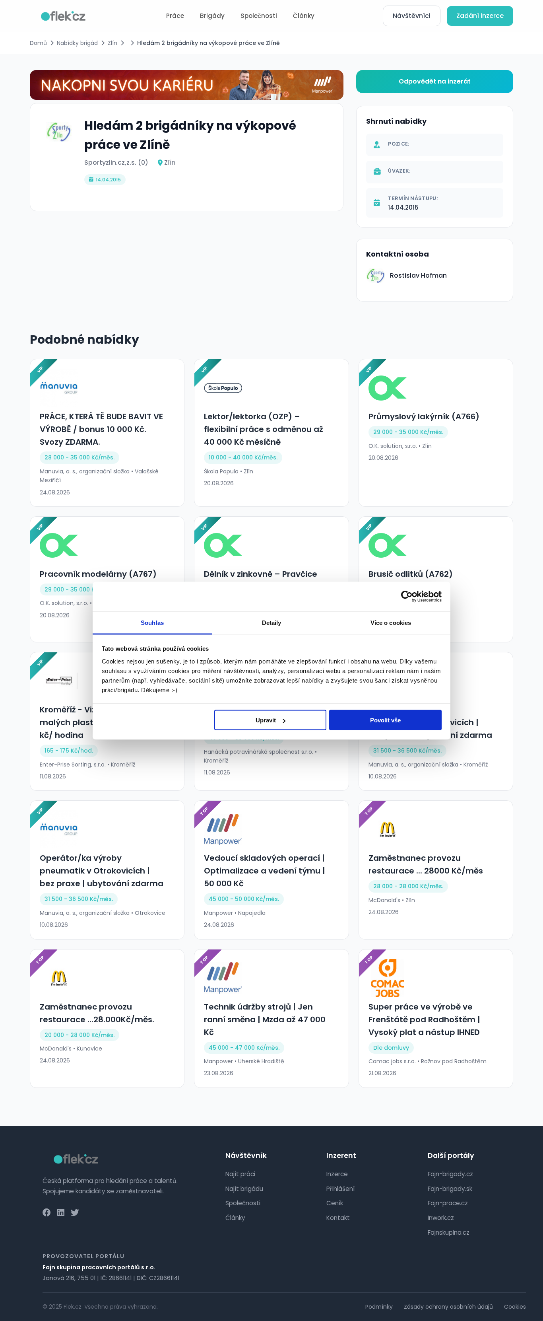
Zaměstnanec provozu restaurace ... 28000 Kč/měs (425, 864)
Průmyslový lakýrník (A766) (423, 416)
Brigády (212, 16)
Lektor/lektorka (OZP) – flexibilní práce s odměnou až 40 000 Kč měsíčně (263, 429)
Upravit (266, 720)
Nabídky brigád (77, 43)
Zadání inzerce (480, 15)
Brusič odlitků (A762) (410, 574)
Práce (175, 16)
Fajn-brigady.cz (450, 1174)
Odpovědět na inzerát (435, 81)
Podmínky (379, 1307)
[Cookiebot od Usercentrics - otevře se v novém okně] (407, 597)
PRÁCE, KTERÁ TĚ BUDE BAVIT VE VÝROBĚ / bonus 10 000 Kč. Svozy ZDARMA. (101, 429)
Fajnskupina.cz (448, 1232)
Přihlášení (340, 1189)
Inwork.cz (441, 1218)
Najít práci (240, 1174)
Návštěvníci (412, 15)
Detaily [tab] (271, 622)
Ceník (334, 1203)
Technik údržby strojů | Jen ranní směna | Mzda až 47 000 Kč (265, 1019)
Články (303, 16)
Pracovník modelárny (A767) (98, 574)
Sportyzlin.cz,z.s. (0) (116, 162)
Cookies (515, 1307)
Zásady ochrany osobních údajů (448, 1307)
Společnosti (258, 16)
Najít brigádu (244, 1189)
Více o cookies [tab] (390, 622)
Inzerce (337, 1174)
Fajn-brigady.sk (450, 1189)
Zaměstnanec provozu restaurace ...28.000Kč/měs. (97, 1013)
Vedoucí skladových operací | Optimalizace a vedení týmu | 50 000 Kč (264, 870)
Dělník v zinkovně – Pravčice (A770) (260, 580)
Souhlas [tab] (152, 622)
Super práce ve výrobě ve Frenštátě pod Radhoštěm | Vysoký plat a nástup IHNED (424, 1019)
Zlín (112, 43)
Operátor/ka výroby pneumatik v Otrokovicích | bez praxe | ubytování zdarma (101, 870)
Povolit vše (385, 720)
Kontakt (338, 1218)
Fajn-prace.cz (448, 1203)
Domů (38, 43)
